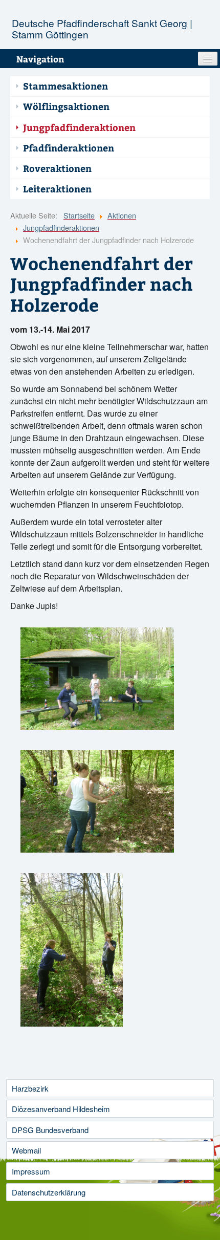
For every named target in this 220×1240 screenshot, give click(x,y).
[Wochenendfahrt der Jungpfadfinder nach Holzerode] (97, 678)
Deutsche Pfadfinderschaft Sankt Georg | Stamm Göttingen (102, 28)
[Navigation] (207, 59)
